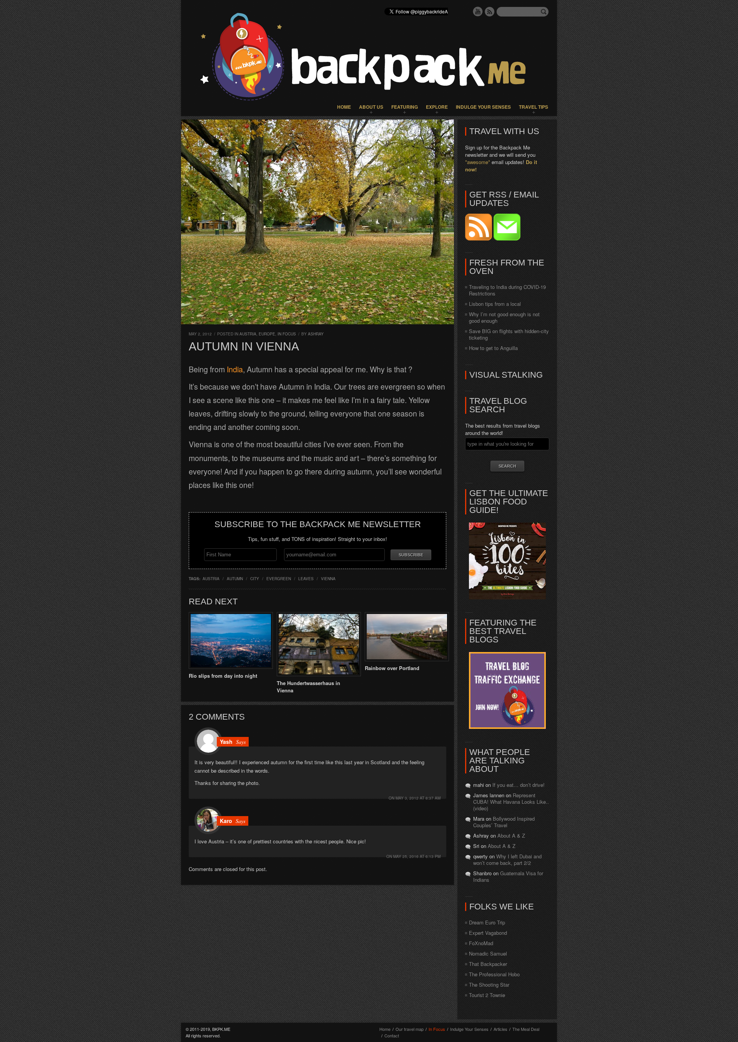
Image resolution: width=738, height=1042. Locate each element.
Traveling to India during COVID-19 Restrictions (507, 290)
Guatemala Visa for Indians (508, 876)
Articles (500, 1029)
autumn (235, 578)
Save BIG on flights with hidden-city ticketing (509, 334)
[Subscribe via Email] (507, 238)
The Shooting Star (489, 984)
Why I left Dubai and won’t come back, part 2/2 (507, 859)
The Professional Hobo (494, 974)
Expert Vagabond (488, 932)
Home (344, 106)
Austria (247, 334)
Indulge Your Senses (483, 106)
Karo (226, 821)
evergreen (278, 578)
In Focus (287, 334)
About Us (371, 106)
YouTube (478, 12)
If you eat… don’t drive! (518, 784)
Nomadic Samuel (488, 953)
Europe (267, 334)
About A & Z (511, 835)
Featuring (404, 106)
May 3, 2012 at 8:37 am (418, 798)
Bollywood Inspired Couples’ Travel (504, 822)
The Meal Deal (525, 1029)
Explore (437, 106)
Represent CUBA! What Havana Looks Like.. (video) (511, 801)
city (254, 578)
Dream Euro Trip (487, 922)
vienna (328, 578)
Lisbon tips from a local (495, 303)
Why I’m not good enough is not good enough (504, 317)
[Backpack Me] (369, 58)
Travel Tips (533, 106)
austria (211, 578)
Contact (391, 1035)
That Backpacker (488, 963)
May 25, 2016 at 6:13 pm (416, 856)
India (235, 369)
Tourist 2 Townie (487, 995)
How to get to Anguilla (493, 348)
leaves (306, 578)
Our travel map (410, 1029)
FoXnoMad (481, 943)
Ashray (316, 334)
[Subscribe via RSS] (479, 238)
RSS (490, 12)
